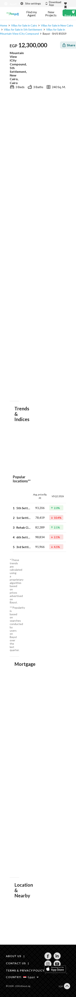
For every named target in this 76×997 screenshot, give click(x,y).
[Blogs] (12, 13)
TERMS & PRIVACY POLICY (25, 970)
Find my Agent (31, 14)
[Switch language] (9, 3)
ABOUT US (13, 956)
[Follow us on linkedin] (57, 958)
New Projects (51, 14)
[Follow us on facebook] (47, 958)
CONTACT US (16, 963)
